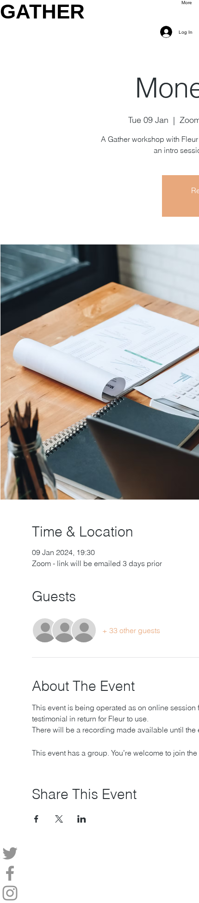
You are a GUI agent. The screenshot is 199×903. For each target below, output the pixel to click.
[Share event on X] (59, 819)
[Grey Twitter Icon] (99, 853)
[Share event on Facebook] (36, 819)
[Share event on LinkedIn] (81, 819)
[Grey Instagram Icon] (99, 893)
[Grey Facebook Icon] (99, 873)
